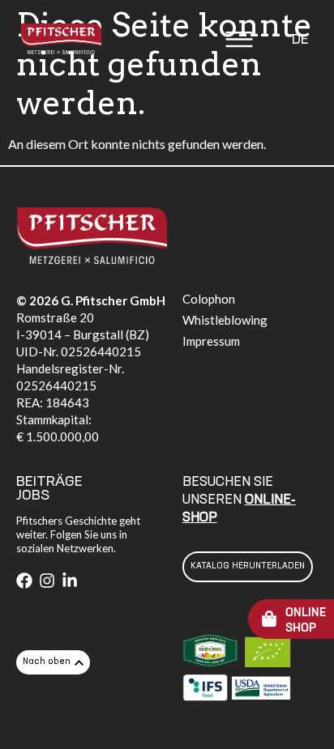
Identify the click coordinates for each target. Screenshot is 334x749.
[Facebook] (24, 580)
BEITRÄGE (49, 482)
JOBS (32, 495)
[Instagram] (47, 580)
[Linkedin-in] (70, 580)
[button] (239, 41)
